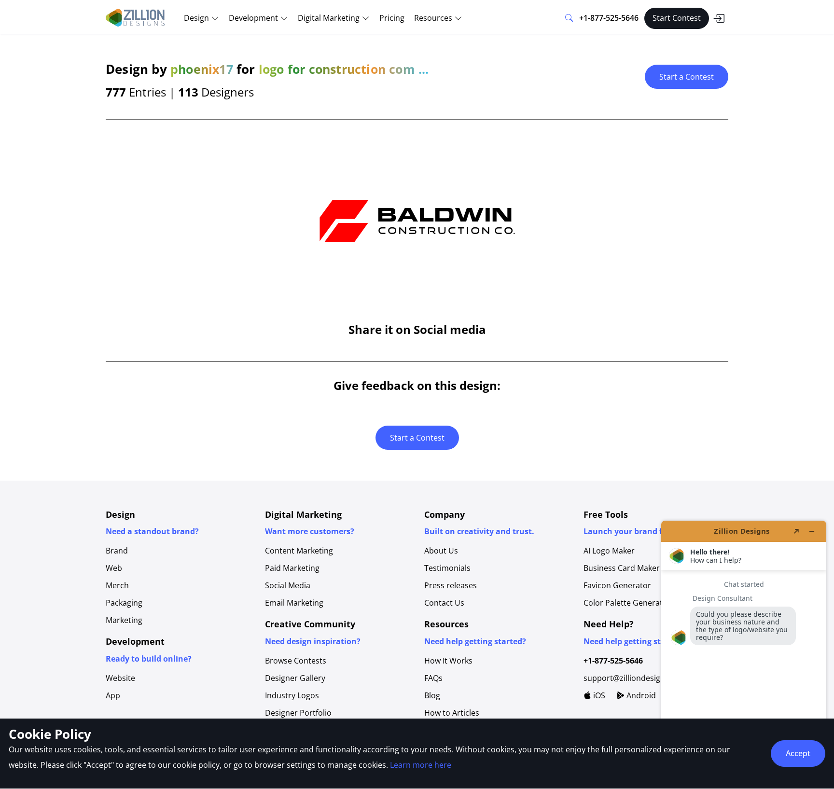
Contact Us (444, 603)
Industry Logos (292, 695)
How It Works (448, 660)
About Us (441, 550)
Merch (117, 585)
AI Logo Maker (609, 550)
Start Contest (677, 18)
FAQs (433, 678)
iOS (598, 695)
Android (640, 695)
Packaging (124, 603)
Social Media (287, 585)
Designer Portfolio (298, 713)
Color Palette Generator (627, 603)
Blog (432, 695)
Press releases (450, 585)
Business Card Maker (622, 568)
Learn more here (420, 765)
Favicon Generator (617, 585)
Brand (117, 550)
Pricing (391, 18)
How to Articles (451, 713)
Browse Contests (295, 660)
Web (114, 568)
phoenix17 (201, 69)
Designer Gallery (295, 678)
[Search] (569, 18)
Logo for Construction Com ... (344, 69)
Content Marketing (299, 550)
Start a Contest (686, 76)
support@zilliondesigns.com (635, 678)
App (113, 695)
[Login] (718, 18)
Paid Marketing (292, 568)
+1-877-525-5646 (609, 18)
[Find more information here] (743, 651)
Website (120, 678)
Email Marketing (294, 603)
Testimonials (447, 568)
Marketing (124, 620)
